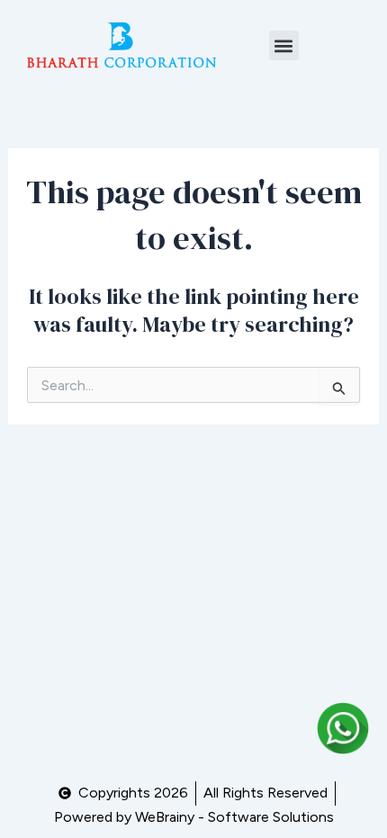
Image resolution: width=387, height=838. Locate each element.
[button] (284, 45)
